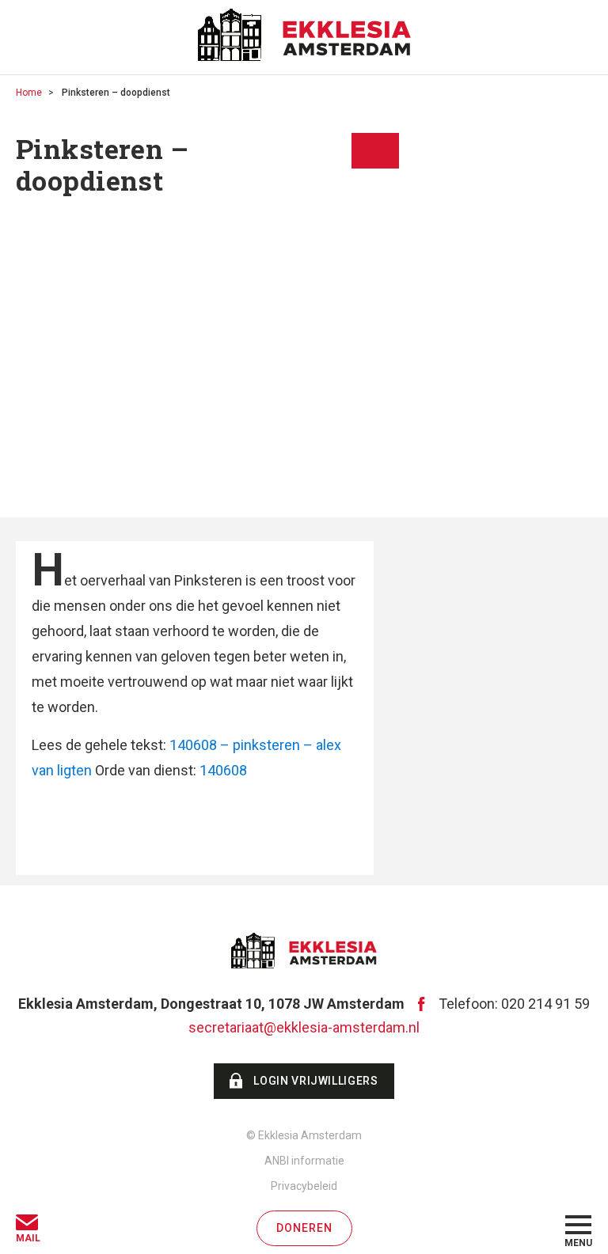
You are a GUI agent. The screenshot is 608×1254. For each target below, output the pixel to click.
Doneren (304, 1228)
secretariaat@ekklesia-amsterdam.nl (304, 1027)
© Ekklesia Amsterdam (304, 1135)
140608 (223, 770)
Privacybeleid (304, 1186)
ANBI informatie (304, 1160)
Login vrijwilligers (315, 1080)
